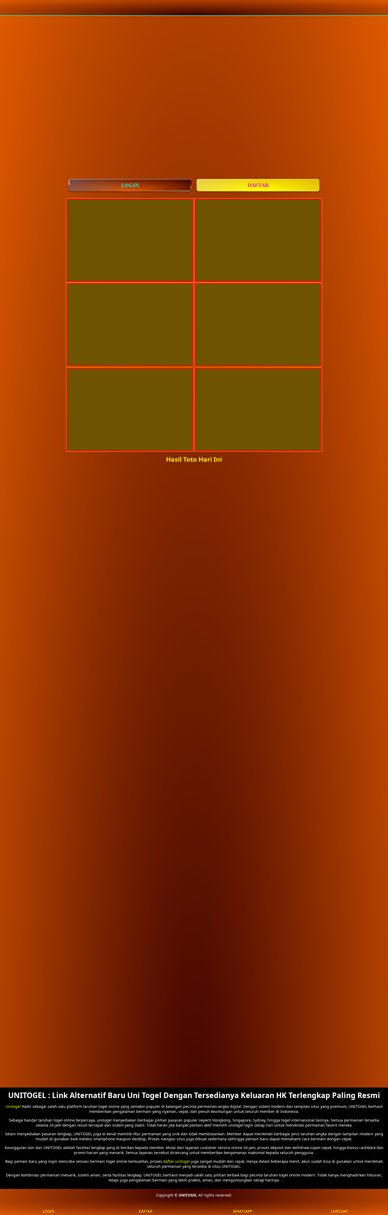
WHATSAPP (242, 1211)
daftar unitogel (176, 1161)
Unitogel (13, 1106)
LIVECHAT (339, 1211)
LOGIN (130, 185)
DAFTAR (258, 185)
